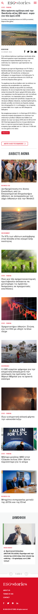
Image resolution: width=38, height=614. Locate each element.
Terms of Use (8, 594)
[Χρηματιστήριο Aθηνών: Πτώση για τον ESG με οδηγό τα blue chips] (19, 309)
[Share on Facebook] (25, 51)
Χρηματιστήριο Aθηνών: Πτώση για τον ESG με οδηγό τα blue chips (17, 329)
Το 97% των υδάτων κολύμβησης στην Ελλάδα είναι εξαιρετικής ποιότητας (18, 239)
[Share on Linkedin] (32, 51)
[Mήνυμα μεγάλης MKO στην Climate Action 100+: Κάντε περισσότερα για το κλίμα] (19, 440)
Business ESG (5, 185)
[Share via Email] (35, 51)
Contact (6, 597)
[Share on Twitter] (28, 51)
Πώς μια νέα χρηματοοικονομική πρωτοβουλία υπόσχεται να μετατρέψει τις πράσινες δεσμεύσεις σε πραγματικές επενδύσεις (18, 284)
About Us (6, 590)
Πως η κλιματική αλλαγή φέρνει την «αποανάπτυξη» (18, 417)
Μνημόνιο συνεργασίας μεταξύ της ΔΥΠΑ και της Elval (17, 500)
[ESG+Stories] (19, 2)
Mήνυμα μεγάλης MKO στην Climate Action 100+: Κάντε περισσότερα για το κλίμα (15, 459)
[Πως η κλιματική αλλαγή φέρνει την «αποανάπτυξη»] (19, 400)
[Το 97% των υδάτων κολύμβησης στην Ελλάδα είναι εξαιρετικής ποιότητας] (19, 219)
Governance (5, 366)
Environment (5, 233)
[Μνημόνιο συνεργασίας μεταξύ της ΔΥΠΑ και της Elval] (19, 482)
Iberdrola (6, 133)
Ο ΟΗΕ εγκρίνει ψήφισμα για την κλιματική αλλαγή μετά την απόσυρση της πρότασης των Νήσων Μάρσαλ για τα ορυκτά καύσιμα (18, 374)
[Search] (3, 2)
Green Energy (8, 548)
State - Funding (6, 7)
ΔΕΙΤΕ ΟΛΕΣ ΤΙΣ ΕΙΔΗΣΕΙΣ (14, 144)
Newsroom (4, 49)
